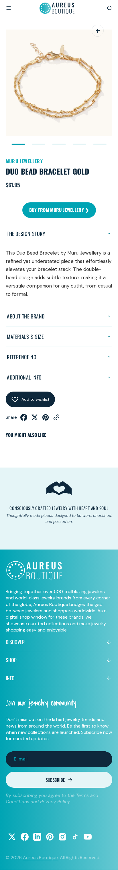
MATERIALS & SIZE (25, 336)
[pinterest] (45, 419)
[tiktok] (75, 836)
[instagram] (62, 836)
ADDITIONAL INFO (24, 377)
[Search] (109, 8)
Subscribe (55, 780)
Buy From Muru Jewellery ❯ (59, 209)
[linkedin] (37, 836)
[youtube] (87, 836)
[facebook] (23, 419)
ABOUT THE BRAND (26, 316)
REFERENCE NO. (22, 357)
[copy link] (56, 419)
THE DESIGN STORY (26, 233)
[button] (8, 8)
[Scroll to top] (108, 860)
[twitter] (34, 419)
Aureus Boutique (40, 858)
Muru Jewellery (24, 161)
